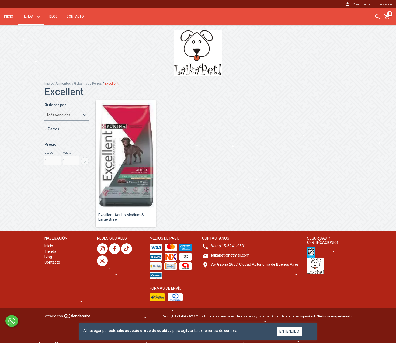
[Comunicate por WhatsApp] (11, 321)
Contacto (75, 16)
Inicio (8, 16)
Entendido (289, 331)
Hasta (67, 152)
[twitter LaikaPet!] (102, 260)
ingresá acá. (308, 316)
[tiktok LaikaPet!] (126, 248)
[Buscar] (377, 16)
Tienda (28, 16)
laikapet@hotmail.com (230, 255)
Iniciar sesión (383, 4)
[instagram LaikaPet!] (102, 248)
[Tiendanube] (68, 317)
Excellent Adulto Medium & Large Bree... (121, 217)
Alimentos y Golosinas (72, 83)
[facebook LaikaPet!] (114, 248)
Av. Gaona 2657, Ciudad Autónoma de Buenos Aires (255, 264)
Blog (53, 16)
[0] (387, 18)
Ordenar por (55, 105)
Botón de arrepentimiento (335, 316)
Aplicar (85, 161)
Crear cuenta (361, 4)
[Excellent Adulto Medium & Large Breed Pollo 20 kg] (126, 155)
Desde (48, 152)
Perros (97, 83)
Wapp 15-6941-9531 (228, 246)
